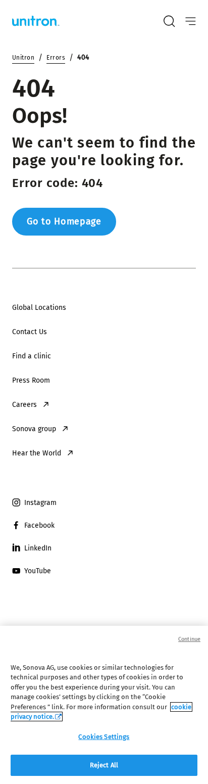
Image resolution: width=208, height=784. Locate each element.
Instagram (40, 502)
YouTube (37, 571)
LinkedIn (37, 548)
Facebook (39, 525)
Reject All (104, 765)
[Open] (190, 21)
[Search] (169, 21)
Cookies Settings (103, 737)
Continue (189, 639)
